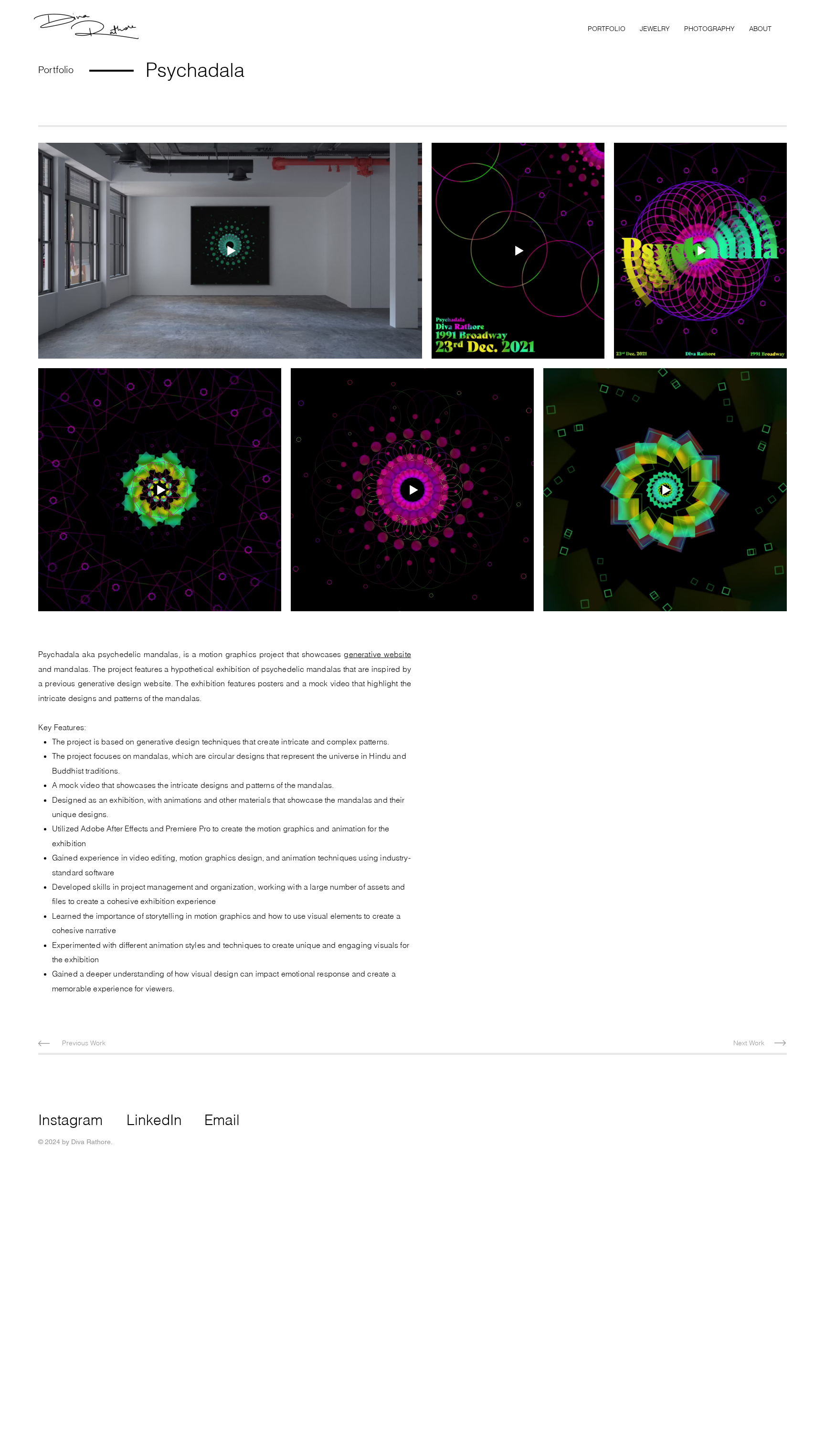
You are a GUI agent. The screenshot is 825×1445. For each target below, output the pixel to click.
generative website (377, 654)
